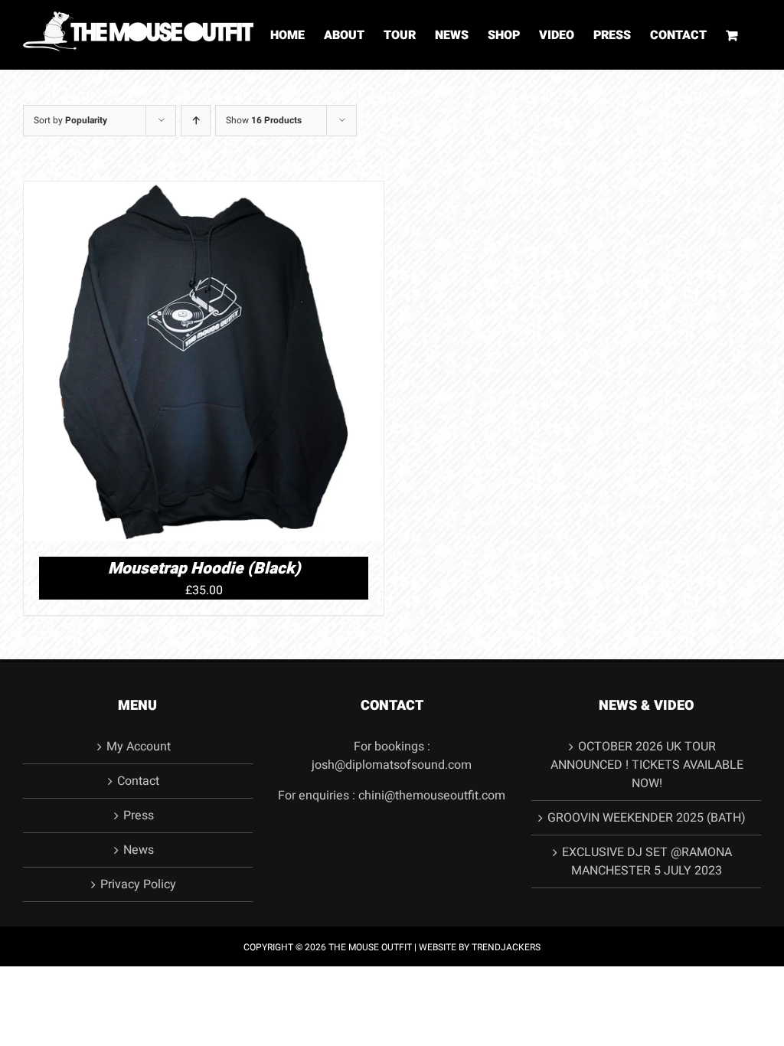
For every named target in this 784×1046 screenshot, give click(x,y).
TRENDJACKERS (506, 947)
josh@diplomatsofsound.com (392, 765)
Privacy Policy (138, 884)
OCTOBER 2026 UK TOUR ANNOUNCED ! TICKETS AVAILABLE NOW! (646, 765)
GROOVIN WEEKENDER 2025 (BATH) (646, 818)
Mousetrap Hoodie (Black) (204, 568)
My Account (138, 746)
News (138, 850)
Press (138, 815)
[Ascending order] (196, 120)
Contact (138, 781)
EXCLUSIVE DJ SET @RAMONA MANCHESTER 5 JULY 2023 (647, 861)
